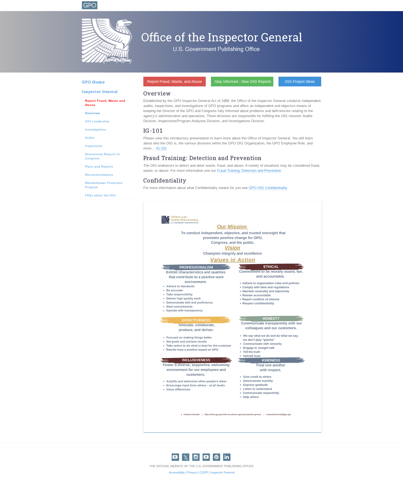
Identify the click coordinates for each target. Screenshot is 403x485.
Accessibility (177, 472)
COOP (203, 472)
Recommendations (99, 174)
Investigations (95, 129)
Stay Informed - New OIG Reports (243, 81)
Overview (92, 113)
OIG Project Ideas (300, 81)
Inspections (93, 146)
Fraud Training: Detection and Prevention (249, 171)
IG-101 (161, 148)
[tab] (109, 91)
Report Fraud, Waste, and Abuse (174, 81)
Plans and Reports (99, 166)
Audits (89, 137)
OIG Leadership (97, 121)
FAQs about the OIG (100, 195)
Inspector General (222, 472)
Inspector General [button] (100, 91)
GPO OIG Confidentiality (268, 188)
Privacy (192, 472)
